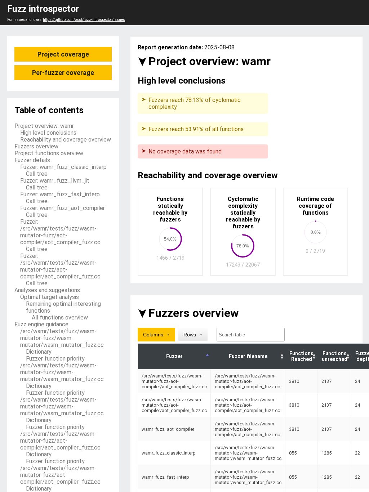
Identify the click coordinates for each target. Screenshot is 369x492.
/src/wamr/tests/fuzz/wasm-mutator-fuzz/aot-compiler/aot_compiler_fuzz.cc (60, 440)
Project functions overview (48, 153)
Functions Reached (301, 356)
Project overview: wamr (44, 125)
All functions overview (60, 317)
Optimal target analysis (49, 297)
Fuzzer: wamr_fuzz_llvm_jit (54, 180)
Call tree (37, 173)
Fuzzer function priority (55, 358)
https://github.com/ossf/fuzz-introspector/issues (84, 20)
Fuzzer (174, 356)
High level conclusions (48, 132)
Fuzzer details (32, 160)
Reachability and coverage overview (65, 139)
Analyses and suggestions (47, 290)
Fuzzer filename (248, 356)
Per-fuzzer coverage (63, 72)
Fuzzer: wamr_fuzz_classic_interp (63, 167)
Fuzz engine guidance (41, 324)
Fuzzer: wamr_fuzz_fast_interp (60, 194)
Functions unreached (334, 356)
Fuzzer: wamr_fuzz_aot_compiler (62, 208)
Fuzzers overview (36, 146)
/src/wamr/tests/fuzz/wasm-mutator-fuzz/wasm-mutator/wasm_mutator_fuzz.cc (62, 338)
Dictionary (39, 351)
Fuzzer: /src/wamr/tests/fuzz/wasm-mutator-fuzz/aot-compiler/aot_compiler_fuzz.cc (60, 232)
